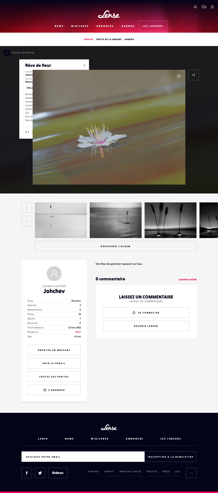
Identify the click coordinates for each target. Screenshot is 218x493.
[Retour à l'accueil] (109, 14)
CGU (177, 471)
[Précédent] (27, 221)
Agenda (128, 26)
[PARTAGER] (193, 75)
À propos (93, 471)
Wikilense (80, 26)
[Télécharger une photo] (204, 6)
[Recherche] (195, 6)
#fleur (30, 87)
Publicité (152, 471)
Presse (166, 471)
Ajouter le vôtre (187, 279)
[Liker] (179, 76)
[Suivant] (27, 207)
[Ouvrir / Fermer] (84, 65)
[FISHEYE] (57, 473)
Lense (43, 438)
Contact (109, 471)
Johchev (30, 74)
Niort (78, 332)
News (59, 26)
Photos (88, 39)
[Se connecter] (212, 6)
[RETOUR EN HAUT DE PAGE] (191, 473)
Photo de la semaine (109, 39)
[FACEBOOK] (27, 473)
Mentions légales (130, 471)
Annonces (105, 26)
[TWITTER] (40, 473)
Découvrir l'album (116, 246)
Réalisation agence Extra (164, 476)
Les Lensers (153, 26)
